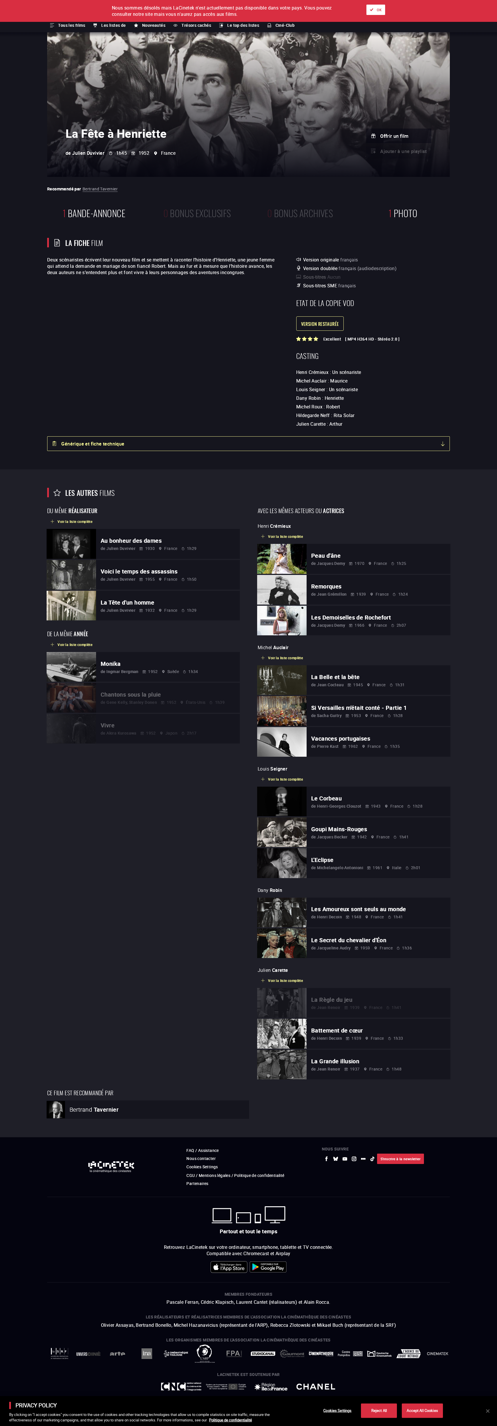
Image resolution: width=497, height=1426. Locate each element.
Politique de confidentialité (230, 1420)
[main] (248, 1411)
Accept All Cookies (422, 1410)
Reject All (379, 1410)
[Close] (487, 1411)
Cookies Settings (337, 1410)
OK (379, 9)
